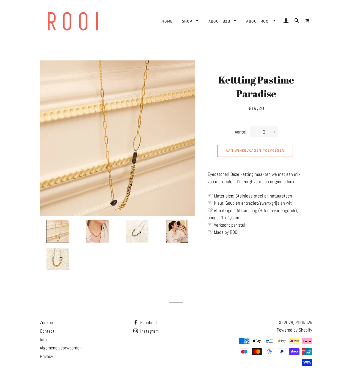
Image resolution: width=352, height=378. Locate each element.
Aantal (240, 132)
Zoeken (46, 322)
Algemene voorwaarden (61, 348)
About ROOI (258, 21)
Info (43, 340)
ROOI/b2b (303, 322)
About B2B (220, 21)
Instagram (149, 331)
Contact (47, 331)
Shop (188, 21)
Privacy (46, 356)
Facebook (148, 322)
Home (167, 21)
